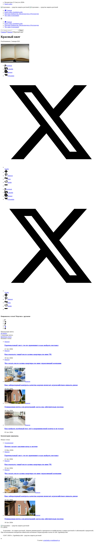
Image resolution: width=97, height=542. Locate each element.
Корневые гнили (6, 337)
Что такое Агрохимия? (12, 15)
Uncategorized (9, 443)
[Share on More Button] (6, 172)
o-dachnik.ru (47, 540)
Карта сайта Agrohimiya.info (14, 12)
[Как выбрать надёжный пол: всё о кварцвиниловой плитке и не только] (15, 425)
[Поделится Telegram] (5, 327)
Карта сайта (8, 4)
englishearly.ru (55, 540)
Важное (9, 32)
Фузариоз (4, 333)
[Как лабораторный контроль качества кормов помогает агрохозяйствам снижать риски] (15, 381)
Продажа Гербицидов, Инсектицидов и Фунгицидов (22, 14)
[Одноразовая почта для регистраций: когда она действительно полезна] (15, 403)
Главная (9, 10)
